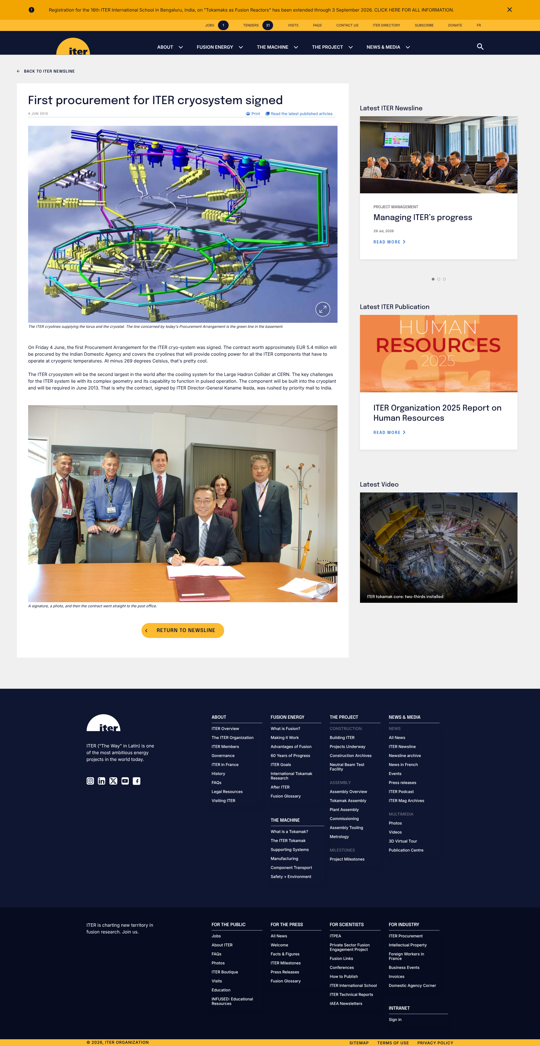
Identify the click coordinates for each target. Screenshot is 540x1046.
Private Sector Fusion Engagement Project (350, 947)
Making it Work (285, 738)
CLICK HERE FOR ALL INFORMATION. (414, 10)
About (165, 47)
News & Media (383, 47)
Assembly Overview (348, 792)
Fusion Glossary (286, 796)
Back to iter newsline (49, 72)
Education (221, 990)
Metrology (339, 837)
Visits (217, 981)
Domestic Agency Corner (412, 986)
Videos (395, 832)
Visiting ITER (223, 801)
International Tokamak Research (291, 776)
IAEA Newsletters (346, 1004)
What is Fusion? (285, 729)
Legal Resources (227, 792)
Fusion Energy (215, 47)
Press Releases (285, 972)
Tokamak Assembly (348, 801)
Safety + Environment (291, 877)
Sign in (395, 1020)
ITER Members (225, 747)
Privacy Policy (435, 1043)
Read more (388, 242)
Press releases (403, 783)
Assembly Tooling (346, 828)
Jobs (216, 936)
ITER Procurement (406, 936)
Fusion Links (341, 959)
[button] (508, 43)
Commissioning (344, 819)
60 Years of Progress (290, 756)
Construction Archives (351, 756)
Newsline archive (405, 756)
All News (397, 738)
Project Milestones (347, 859)
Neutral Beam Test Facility (347, 767)
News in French (403, 765)
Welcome (279, 945)
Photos (395, 823)
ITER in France (225, 765)
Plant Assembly (344, 810)
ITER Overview (225, 729)
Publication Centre (406, 850)
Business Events (404, 968)
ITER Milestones (286, 963)
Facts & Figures (285, 954)
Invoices (397, 977)
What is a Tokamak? (289, 832)
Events (395, 774)
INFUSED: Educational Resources (232, 1001)
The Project (327, 47)
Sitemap (359, 1043)
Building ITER (342, 738)
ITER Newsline (402, 747)
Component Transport (291, 868)
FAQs (217, 783)
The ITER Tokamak (288, 841)
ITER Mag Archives (406, 801)
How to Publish (344, 977)
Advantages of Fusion (291, 747)
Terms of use (393, 1043)
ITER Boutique (225, 972)
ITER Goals (281, 765)
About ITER (222, 945)
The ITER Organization (233, 738)
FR (479, 25)
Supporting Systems (290, 850)
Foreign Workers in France (406, 956)
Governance (223, 756)
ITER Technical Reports (351, 995)
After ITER (280, 787)
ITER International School (353, 986)
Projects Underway (348, 747)
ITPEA (335, 936)
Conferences (342, 968)
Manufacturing (284, 859)
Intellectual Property (408, 945)
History (218, 774)
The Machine (272, 47)
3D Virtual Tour (403, 841)
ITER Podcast (401, 792)
